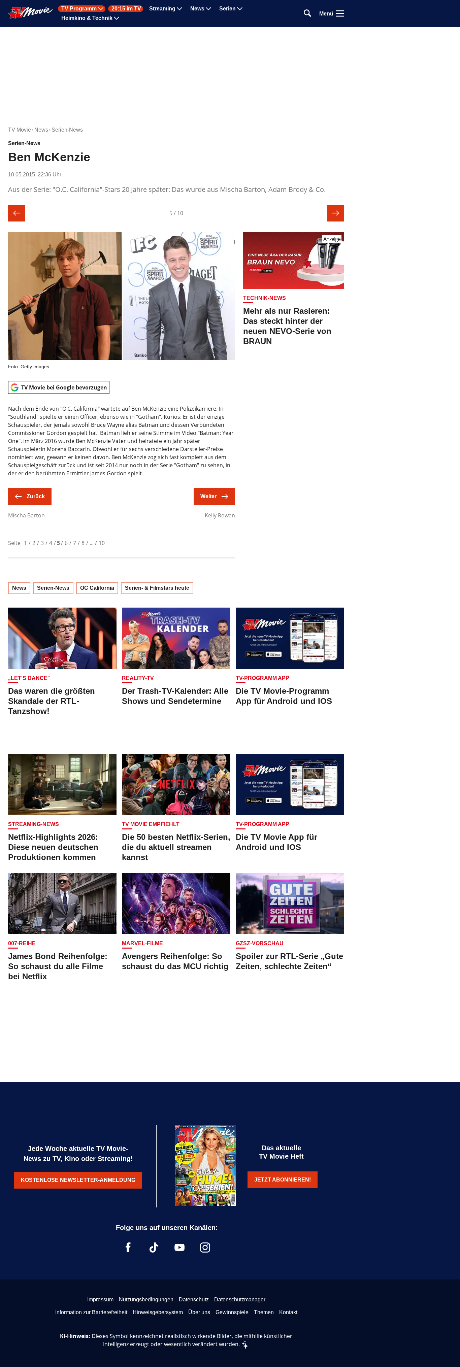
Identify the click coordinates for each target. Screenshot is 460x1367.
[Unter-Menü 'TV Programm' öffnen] (100, 9)
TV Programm (79, 8)
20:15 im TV (126, 8)
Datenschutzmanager (239, 1299)
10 (102, 543)
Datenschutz (194, 1299)
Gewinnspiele (232, 1312)
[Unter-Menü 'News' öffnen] (208, 9)
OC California (97, 588)
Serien (227, 8)
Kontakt (288, 1312)
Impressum (100, 1299)
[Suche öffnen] (307, 13)
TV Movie (19, 130)
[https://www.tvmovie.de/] (30, 13)
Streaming (162, 8)
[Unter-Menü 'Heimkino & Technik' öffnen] (116, 18)
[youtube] (179, 1247)
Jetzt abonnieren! (282, 1180)
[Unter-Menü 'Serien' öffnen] (239, 9)
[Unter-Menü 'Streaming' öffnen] (179, 9)
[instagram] (205, 1247)
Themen (264, 1312)
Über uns (199, 1312)
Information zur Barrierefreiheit (91, 1312)
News (197, 8)
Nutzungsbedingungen (146, 1299)
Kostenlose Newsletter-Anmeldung (78, 1180)
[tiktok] (154, 1247)
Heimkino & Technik (86, 18)
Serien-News (67, 130)
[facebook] (128, 1247)
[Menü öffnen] (340, 13)
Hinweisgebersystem (158, 1312)
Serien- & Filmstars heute (157, 588)
